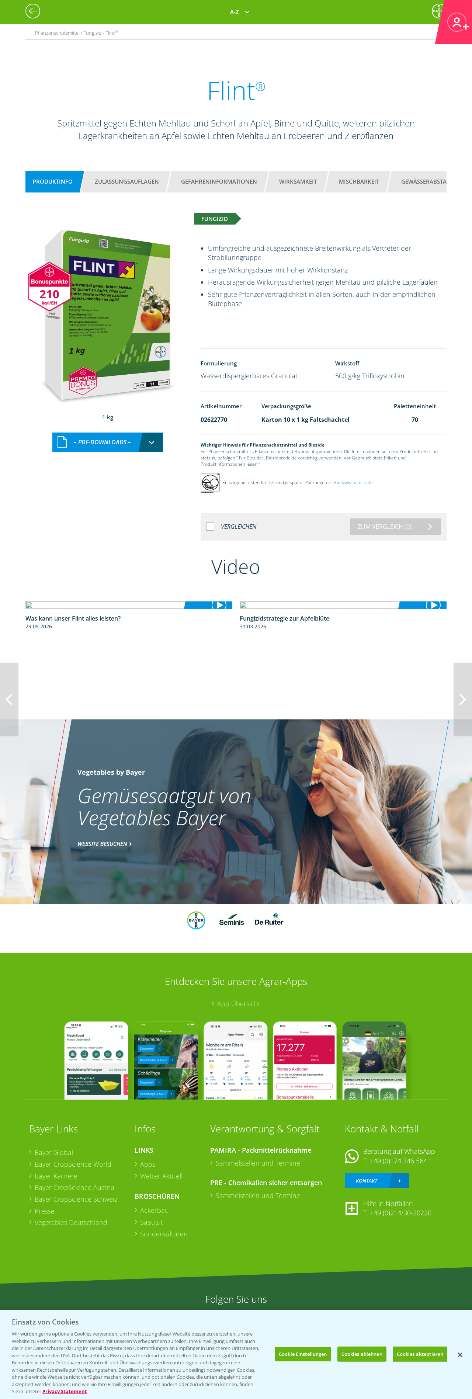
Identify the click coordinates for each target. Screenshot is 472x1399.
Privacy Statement (64, 1391)
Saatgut (151, 1222)
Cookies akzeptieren (420, 1353)
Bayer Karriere (56, 1175)
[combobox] (107, 442)
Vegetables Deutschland (71, 1222)
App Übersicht (238, 1003)
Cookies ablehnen (361, 1353)
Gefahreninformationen (219, 181)
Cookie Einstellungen (303, 1353)
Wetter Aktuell (161, 1175)
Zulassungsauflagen (127, 181)
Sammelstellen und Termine (258, 1163)
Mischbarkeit (359, 181)
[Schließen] (460, 1355)
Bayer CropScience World (73, 1164)
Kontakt (366, 1180)
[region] (236, 1354)
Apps (147, 1164)
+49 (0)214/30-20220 (400, 1212)
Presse (45, 1211)
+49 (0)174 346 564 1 (401, 1160)
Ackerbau (154, 1210)
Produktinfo (53, 181)
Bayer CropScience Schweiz (76, 1199)
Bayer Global (54, 1152)
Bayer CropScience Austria (74, 1187)
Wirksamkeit (298, 181)
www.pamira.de (357, 482)
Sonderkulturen (164, 1233)
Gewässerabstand (428, 181)
